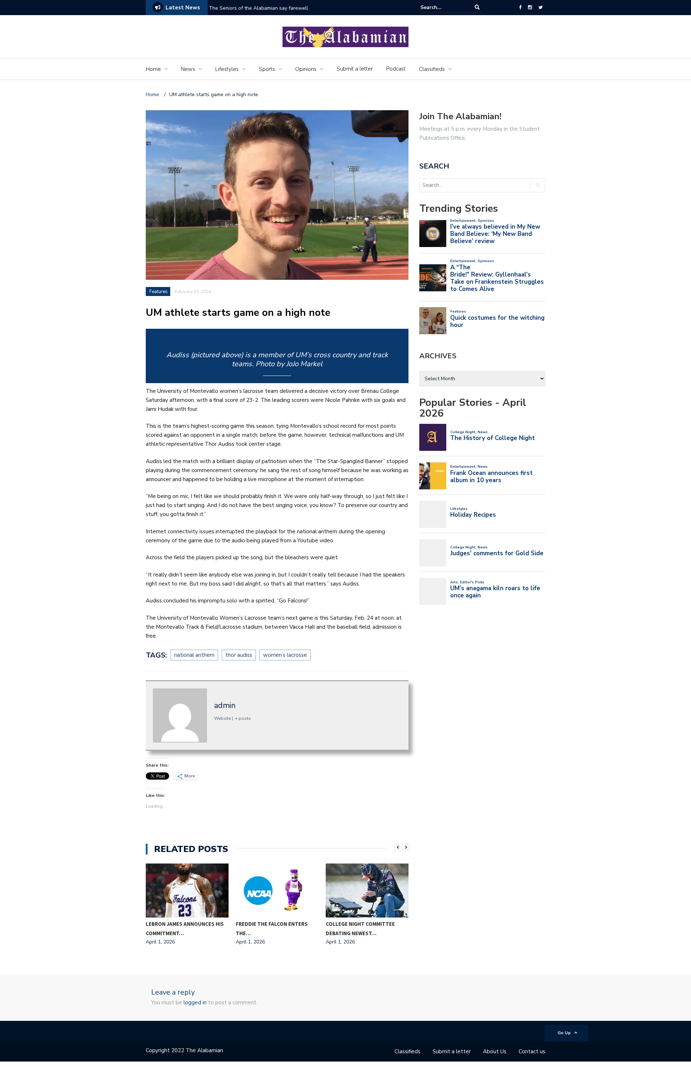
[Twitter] (540, 7)
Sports (267, 69)
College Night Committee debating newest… (360, 928)
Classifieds (432, 69)
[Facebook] (520, 7)
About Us (494, 1051)
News (188, 69)
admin (225, 705)
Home (153, 69)
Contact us (532, 1051)
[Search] (477, 7)
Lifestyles (227, 69)
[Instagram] (529, 7)
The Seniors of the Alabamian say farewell (259, 8)
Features (158, 291)
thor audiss (238, 655)
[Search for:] (442, 7)
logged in (195, 1002)
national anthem (194, 655)
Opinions (305, 69)
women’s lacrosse (285, 655)
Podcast (396, 68)
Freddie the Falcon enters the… (272, 928)
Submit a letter (355, 68)
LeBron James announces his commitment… (185, 928)
